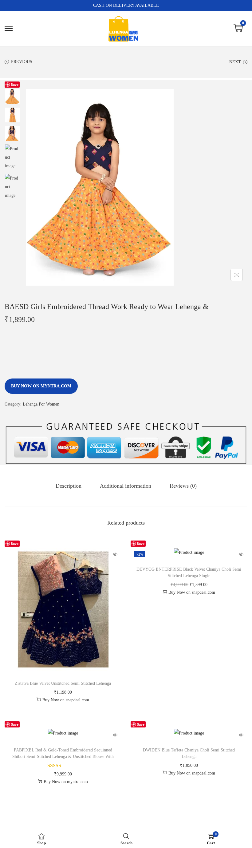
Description (68, 486)
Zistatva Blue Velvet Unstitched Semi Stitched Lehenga (63, 683)
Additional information (125, 486)
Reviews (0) (183, 486)
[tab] (68, 485)
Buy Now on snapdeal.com (65, 700)
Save (14, 84)
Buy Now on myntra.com (41, 386)
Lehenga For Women (41, 404)
